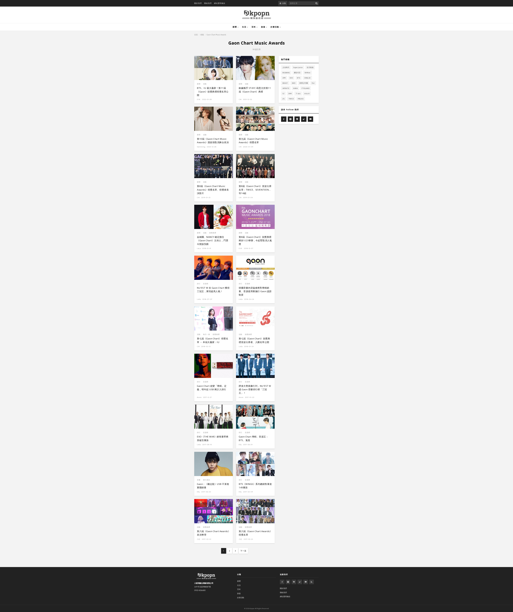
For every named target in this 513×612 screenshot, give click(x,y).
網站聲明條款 (219, 3)
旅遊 (263, 27)
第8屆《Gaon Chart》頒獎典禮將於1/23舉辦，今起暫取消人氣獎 (255, 240)
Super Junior (298, 67)
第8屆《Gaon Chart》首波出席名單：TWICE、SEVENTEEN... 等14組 (255, 190)
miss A (306, 93)
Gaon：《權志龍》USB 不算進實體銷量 (213, 485)
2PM (284, 78)
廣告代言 (297, 73)
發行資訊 (206, 480)
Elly (240, 445)
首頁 (196, 35)
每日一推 (206, 334)
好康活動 (275, 27)
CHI (240, 99)
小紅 (198, 539)
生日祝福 (310, 67)
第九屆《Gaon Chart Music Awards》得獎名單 (253, 140)
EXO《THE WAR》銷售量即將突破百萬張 (212, 438)
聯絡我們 (208, 3)
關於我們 (198, 3)
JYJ (284, 99)
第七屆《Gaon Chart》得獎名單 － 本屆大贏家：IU (212, 340)
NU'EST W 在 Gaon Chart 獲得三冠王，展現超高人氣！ (213, 289)
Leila (199, 299)
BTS (298, 78)
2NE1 (294, 83)
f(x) (313, 83)
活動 (205, 84)
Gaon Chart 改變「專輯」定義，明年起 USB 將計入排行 (211, 387)
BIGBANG (286, 73)
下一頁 (243, 551)
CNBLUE (307, 78)
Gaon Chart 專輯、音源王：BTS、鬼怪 (253, 438)
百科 (254, 27)
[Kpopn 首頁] (256, 15)
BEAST (285, 83)
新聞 (235, 27)
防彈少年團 (304, 83)
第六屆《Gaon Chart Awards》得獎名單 (255, 533)
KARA (295, 88)
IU (283, 93)
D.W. (199, 99)
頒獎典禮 (212, 233)
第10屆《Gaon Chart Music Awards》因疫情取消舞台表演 (213, 140)
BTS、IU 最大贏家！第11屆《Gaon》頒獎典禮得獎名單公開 (213, 91)
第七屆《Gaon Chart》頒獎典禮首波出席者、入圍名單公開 (254, 340)
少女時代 (286, 67)
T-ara (298, 93)
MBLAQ (301, 99)
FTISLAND (305, 88)
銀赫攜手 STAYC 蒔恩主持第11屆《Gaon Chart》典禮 (255, 89)
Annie (199, 397)
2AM (290, 93)
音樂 (198, 480)
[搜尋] (316, 3)
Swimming (201, 147)
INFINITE (286, 88)
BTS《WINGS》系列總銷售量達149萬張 (255, 485)
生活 (244, 27)
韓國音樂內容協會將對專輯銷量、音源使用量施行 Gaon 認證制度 (255, 291)
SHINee (307, 73)
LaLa (199, 248)
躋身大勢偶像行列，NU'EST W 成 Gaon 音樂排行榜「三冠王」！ (255, 389)
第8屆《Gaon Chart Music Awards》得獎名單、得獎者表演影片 (213, 190)
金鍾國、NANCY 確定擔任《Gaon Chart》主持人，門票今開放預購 (212, 240)
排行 (198, 284)
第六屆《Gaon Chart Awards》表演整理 (213, 533)
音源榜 (205, 284)
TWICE (291, 99)
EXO (291, 78)
